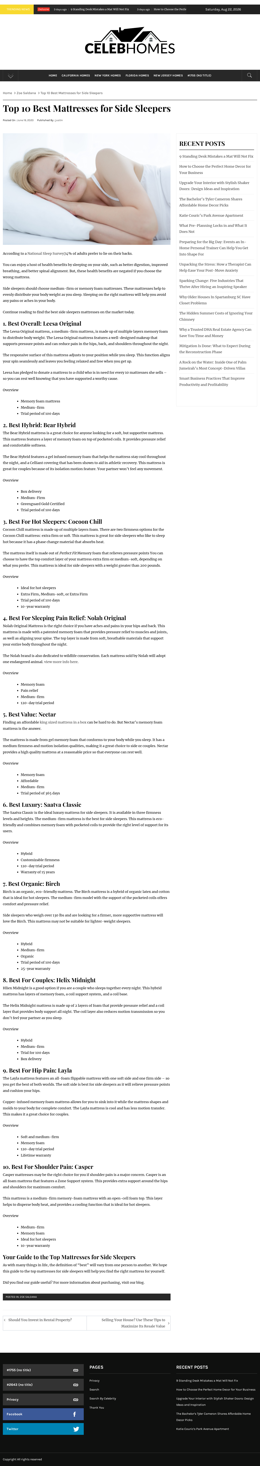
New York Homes (108, 75)
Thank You (96, 1407)
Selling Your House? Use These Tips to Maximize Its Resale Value (133, 1323)
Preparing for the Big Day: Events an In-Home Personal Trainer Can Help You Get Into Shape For (213, 248)
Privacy (12, 1399)
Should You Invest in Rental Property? (40, 1320)
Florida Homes (137, 75)
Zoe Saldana (28, 1297)
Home (53, 75)
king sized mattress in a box (63, 722)
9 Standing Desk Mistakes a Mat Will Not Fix (52, 9)
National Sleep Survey (45, 253)
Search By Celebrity (102, 1398)
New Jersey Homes (168, 75)
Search (94, 1389)
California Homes (76, 75)
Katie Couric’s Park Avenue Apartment (211, 215)
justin (59, 120)
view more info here (61, 662)
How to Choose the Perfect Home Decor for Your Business (144, 9)
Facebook (14, 1414)
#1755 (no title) (199, 75)
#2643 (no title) (20, 1385)
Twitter (12, 1429)
